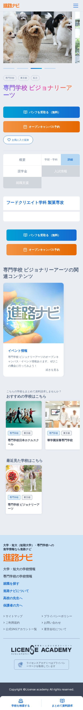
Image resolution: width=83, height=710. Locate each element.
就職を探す (11, 583)
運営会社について (55, 629)
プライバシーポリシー (58, 616)
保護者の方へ (13, 605)
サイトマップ (14, 616)
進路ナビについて (16, 591)
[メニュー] (76, 6)
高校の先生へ (13, 598)
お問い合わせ (52, 622)
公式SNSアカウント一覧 (21, 629)
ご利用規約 (13, 622)
